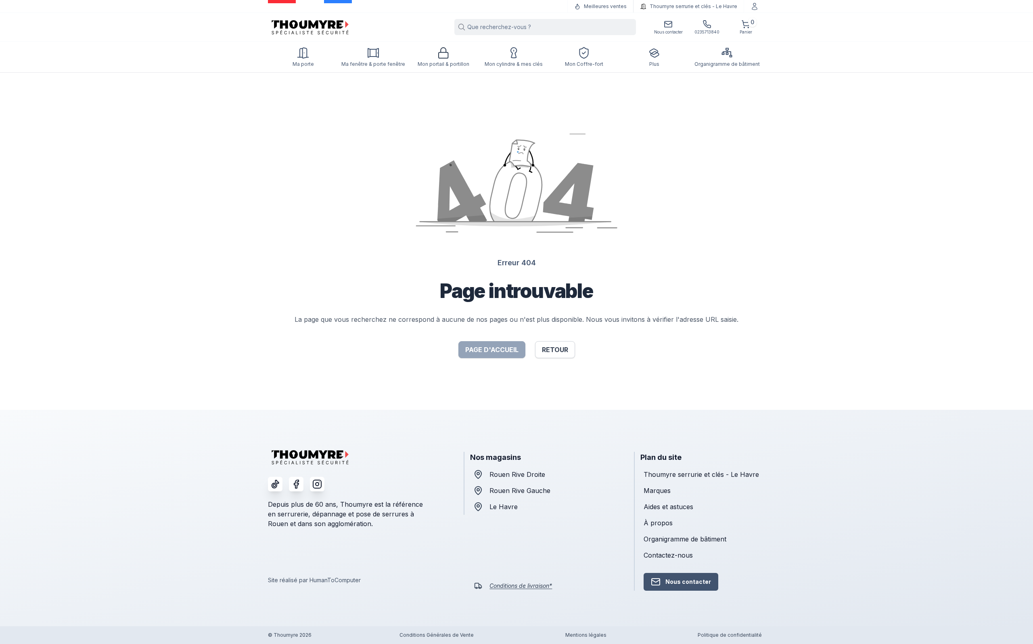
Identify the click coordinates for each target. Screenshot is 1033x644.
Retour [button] (555, 350)
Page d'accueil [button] (492, 350)
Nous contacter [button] (688, 581)
